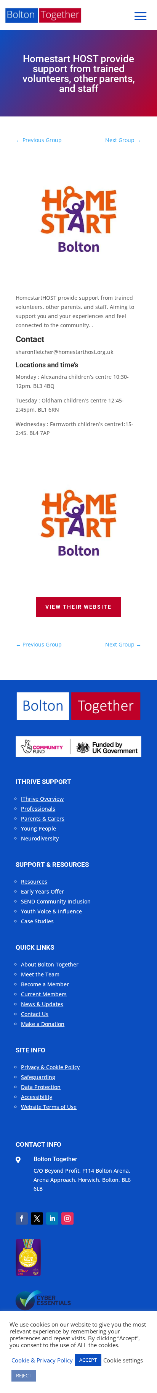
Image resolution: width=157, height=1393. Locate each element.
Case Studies (37, 921)
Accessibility (36, 1097)
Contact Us (34, 1014)
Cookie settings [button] (123, 1360)
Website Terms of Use (49, 1106)
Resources (34, 881)
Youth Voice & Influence (51, 911)
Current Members (44, 994)
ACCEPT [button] (88, 1359)
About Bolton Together (49, 964)
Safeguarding (38, 1077)
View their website (78, 607)
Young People (38, 828)
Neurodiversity (40, 838)
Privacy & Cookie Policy (50, 1067)
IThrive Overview (42, 798)
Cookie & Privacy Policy (42, 1360)
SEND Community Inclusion (56, 901)
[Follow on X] (37, 1218)
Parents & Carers (42, 818)
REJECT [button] (23, 1375)
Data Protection (41, 1087)
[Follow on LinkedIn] (52, 1218)
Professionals (38, 808)
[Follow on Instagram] (67, 1218)
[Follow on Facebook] (22, 1218)
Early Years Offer (42, 891)
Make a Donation (42, 1024)
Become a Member (45, 984)
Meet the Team (40, 974)
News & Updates (42, 1004)
